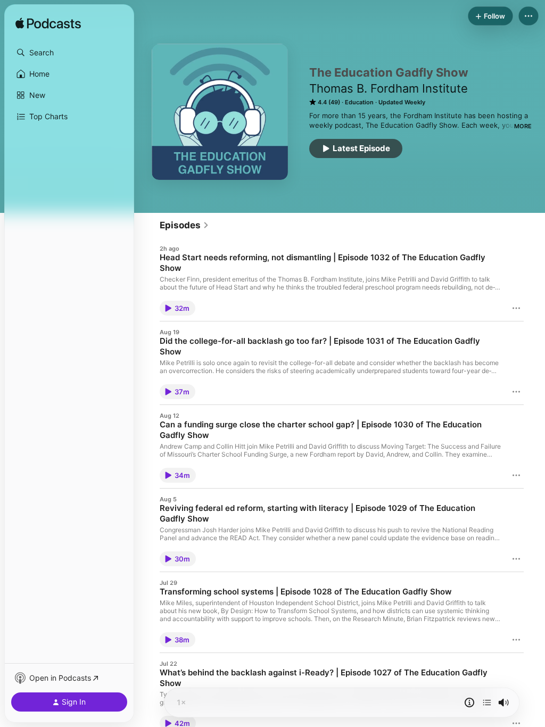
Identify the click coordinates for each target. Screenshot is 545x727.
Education (359, 102)
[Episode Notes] (469, 702)
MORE (523, 126)
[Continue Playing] (487, 702)
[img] (48, 24)
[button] (69, 53)
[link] (184, 225)
